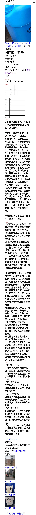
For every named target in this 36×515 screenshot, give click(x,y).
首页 (7, 43)
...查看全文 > (11, 439)
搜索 (13, 4)
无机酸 (18, 46)
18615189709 (19, 451)
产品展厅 (16, 43)
